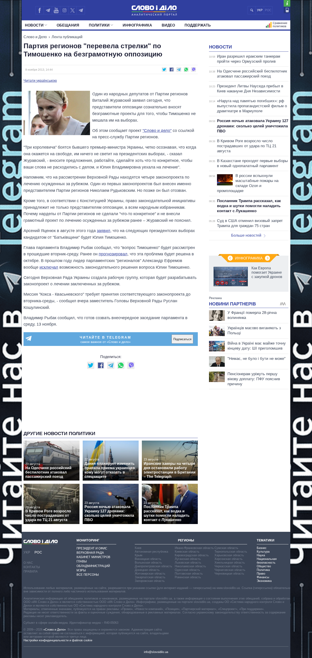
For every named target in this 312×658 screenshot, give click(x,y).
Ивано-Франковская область (194, 548)
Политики (99, 25)
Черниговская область (229, 570)
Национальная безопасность (267, 560)
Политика (263, 570)
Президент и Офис (92, 548)
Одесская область (187, 570)
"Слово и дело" (157, 130)
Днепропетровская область (153, 566)
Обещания (68, 25)
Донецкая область (147, 570)
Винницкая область (148, 559)
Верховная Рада (90, 552)
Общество (264, 566)
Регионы (186, 540)
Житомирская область (150, 573)
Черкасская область (228, 566)
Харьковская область (229, 555)
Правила (31, 571)
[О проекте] (287, 3)
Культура (263, 551)
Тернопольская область (230, 551)
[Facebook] (39, 10)
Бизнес (262, 548)
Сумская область (226, 548)
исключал (49, 267)
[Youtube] (56, 10)
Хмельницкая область (229, 562)
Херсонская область (228, 559)
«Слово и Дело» (54, 629)
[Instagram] (64, 10)
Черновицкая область (229, 573)
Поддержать (198, 25)
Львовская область (188, 562)
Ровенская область (188, 577)
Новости (34, 25)
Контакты (32, 567)
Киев (138, 548)
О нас (28, 562)
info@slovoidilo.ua (156, 652)
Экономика (264, 581)
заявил (103, 230)
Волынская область (148, 562)
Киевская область (187, 551)
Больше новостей (246, 235)
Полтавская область (189, 573)
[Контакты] (287, 10)
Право (261, 573)
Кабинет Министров (93, 557)
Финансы (263, 577)
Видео (168, 25)
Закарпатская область (150, 577)
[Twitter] (72, 10)
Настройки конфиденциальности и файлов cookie (58, 640)
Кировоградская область (192, 555)
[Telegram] (48, 10)
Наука (261, 555)
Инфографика (137, 25)
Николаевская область (190, 566)
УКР (260, 10)
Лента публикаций (67, 37)
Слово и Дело (35, 37)
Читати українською (40, 81)
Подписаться (182, 339)
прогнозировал (113, 254)
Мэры (81, 570)
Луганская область (188, 559)
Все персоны (88, 574)
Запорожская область (150, 581)
